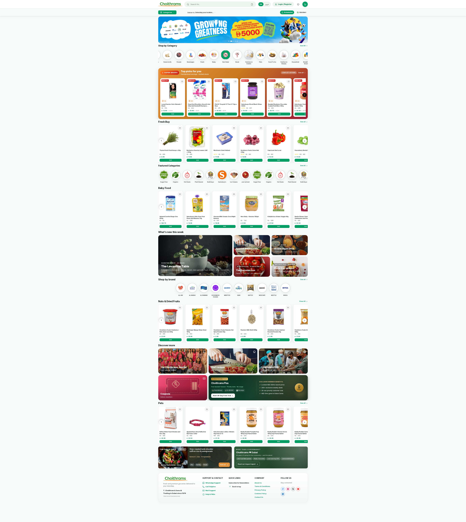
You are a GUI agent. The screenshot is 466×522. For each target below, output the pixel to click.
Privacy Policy (260, 490)
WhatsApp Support (213, 483)
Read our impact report (246, 464)
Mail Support (210, 490)
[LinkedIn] (283, 494)
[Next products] (304, 141)
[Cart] (305, 4)
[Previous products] (161, 141)
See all (301, 73)
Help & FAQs (210, 494)
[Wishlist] (298, 4)
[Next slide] (304, 30)
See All (303, 46)
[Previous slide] (161, 30)
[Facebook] (283, 489)
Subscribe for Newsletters (239, 483)
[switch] (264, 4)
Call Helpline (210, 487)
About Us (258, 483)
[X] (293, 489)
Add (172, 114)
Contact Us (259, 497)
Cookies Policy (260, 493)
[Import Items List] (252, 4)
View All (302, 301)
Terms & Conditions (262, 486)
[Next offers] (304, 95)
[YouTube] (298, 489)
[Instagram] (288, 489)
